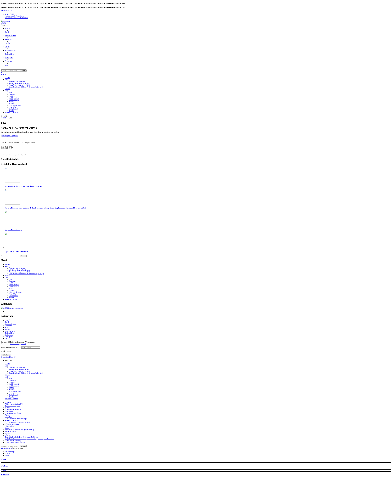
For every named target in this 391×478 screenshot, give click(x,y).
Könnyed (12, 290)
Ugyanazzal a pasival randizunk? (16, 251)
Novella (7, 327)
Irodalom (12, 283)
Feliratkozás (9, 411)
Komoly (11, 288)
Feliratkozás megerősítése (13, 413)
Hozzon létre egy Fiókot (18, 344)
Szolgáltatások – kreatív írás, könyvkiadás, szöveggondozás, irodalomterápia (29, 439)
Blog (6, 277)
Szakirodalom (9, 333)
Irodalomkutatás (14, 285)
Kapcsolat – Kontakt (11, 299)
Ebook (7, 322)
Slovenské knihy (10, 331)
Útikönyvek (9, 337)
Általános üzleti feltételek (17, 268)
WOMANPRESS (6, 11)
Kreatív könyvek (10, 324)
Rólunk (7, 275)
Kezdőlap (8, 402)
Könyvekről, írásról (15, 292)
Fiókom (4, 466)
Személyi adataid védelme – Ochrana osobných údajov (26, 274)
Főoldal (3, 118)
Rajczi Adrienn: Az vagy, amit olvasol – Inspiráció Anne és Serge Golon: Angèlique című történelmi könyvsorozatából (45, 208)
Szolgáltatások (13, 296)
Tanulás (11, 297)
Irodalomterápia (14, 286)
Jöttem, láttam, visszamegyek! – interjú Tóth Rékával (23, 186)
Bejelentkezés (6, 355)
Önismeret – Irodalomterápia (18, 419)
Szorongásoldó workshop (13, 441)
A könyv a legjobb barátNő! (14, 404)
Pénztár (7, 433)
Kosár (7, 428)
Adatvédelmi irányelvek (12, 406)
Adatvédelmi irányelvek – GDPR (19, 272)
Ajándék (7, 320)
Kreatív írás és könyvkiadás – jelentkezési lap (19, 430)
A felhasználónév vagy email (11, 347)
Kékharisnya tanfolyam (12, 424)
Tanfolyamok (9, 335)
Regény (7, 329)
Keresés (23, 70)
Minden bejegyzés (11, 431)
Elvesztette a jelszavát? (8, 357)
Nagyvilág (12, 294)
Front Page (8, 417)
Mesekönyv (8, 326)
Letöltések (5, 475)
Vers (6, 338)
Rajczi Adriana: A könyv (13, 230)
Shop (3, 459)
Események (12, 281)
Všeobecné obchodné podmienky (19, 270)
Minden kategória (10, 452)
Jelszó (3, 351)
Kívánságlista (9, 426)
